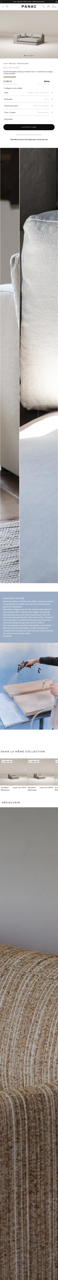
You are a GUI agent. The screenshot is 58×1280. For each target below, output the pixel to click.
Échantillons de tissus (17, 139)
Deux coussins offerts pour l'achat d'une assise (29, 1)
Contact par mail (42, 139)
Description (8, 119)
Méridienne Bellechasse (32, 789)
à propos (7, 636)
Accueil (5, 63)
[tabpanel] (29, 29)
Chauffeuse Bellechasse (5, 789)
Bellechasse (12, 63)
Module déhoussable (22, 63)
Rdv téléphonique (30, 139)
